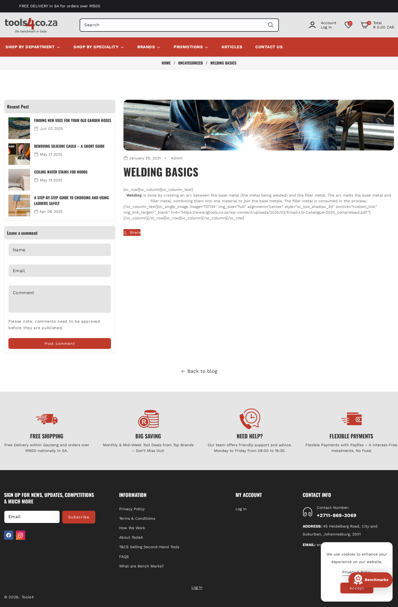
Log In (241, 509)
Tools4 (28, 597)
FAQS (124, 556)
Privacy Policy (132, 509)
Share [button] (135, 232)
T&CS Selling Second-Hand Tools (149, 547)
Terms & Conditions (137, 518)
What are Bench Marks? (141, 566)
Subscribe (78, 517)
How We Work (132, 528)
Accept (357, 588)
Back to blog (202, 371)
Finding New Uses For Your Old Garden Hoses (72, 120)
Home (166, 62)
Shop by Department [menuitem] (30, 46)
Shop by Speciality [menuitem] (96, 46)
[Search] (270, 25)
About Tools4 (131, 537)
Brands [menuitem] (146, 46)
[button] (377, 25)
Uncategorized (190, 62)
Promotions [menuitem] (188, 46)
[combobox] (179, 25)
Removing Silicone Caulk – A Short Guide (69, 146)
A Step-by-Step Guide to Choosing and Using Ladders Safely (71, 200)
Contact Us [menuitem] (269, 46)
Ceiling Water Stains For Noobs (60, 172)
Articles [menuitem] (231, 46)
